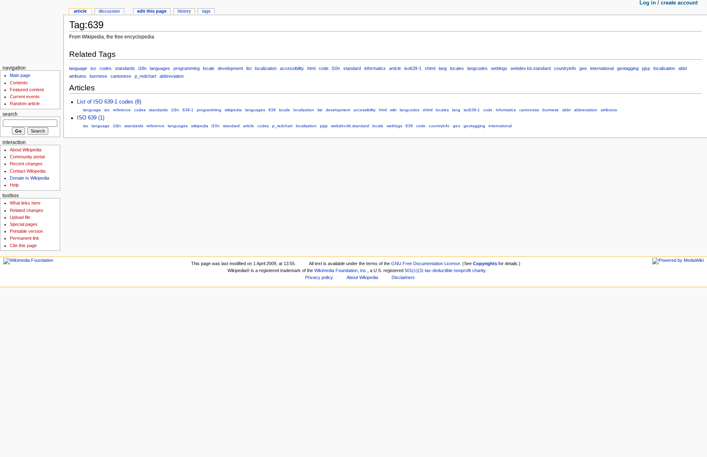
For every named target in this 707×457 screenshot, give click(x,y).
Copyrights (485, 263)
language (78, 68)
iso (93, 68)
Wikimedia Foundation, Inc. (340, 270)
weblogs (499, 68)
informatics (375, 68)
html (311, 68)
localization (266, 68)
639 (272, 110)
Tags (206, 11)
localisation (664, 68)
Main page (20, 75)
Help (14, 184)
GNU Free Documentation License (425, 263)
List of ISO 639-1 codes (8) (109, 102)
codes (105, 68)
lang (443, 68)
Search (10, 114)
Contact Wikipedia (27, 171)
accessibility (292, 68)
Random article (25, 103)
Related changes (26, 210)
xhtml (430, 68)
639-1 (188, 110)
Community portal (27, 156)
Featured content (27, 89)
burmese (98, 76)
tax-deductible (439, 270)
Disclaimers (403, 277)
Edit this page (152, 11)
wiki (393, 110)
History (184, 11)
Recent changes (26, 163)
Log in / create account (668, 3)
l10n (336, 68)
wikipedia (233, 110)
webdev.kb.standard (531, 68)
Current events (25, 96)
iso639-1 (412, 68)
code (324, 68)
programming (186, 68)
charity (478, 270)
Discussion (109, 11)
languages (160, 68)
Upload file (20, 217)
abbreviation (172, 76)
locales (457, 68)
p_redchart (145, 76)
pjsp (646, 68)
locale (208, 68)
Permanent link (24, 238)
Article (80, 11)
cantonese (120, 76)
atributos (77, 76)
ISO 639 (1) (90, 118)
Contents (19, 82)
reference (122, 110)
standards (125, 68)
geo (583, 68)
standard (352, 68)
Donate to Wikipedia (29, 178)
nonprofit (462, 270)
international (602, 68)
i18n (142, 68)
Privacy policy (319, 277)
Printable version (26, 231)
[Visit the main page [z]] (31, 31)
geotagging (628, 68)
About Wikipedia (25, 149)
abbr (682, 68)
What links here (25, 202)
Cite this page (23, 245)
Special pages (24, 224)
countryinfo (565, 68)
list (249, 68)
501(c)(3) (414, 270)
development (230, 68)
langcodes (477, 68)
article (395, 68)
